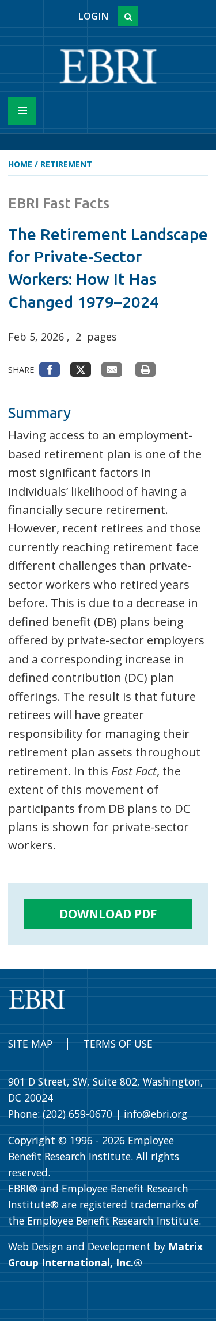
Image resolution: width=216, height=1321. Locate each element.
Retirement (66, 164)
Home (20, 164)
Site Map (30, 1043)
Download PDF (108, 914)
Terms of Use (118, 1043)
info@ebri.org (155, 1114)
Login (93, 16)
